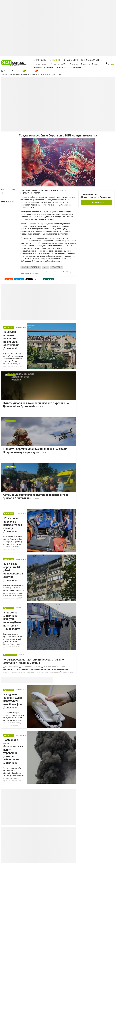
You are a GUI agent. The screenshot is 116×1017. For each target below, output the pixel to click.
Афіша (53, 64)
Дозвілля (45, 64)
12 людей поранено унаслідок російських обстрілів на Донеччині (11, 340)
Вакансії (37, 64)
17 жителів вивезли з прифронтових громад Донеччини (12, 525)
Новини (56, 59)
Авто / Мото (62, 64)
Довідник (73, 59)
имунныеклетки (30, 267)
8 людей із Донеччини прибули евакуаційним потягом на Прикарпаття (12, 620)
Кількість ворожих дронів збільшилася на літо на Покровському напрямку (35, 450)
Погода (95, 64)
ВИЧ (45, 267)
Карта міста (85, 64)
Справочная (36, 680)
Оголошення (74, 64)
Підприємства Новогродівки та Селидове (96, 196)
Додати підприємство (96, 202)
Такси (50, 680)
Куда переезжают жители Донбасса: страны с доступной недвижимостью (33, 661)
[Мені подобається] (2, 193)
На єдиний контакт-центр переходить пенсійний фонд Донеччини (13, 701)
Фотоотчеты (48, 67)
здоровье (57, 267)
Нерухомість (92, 59)
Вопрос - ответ (76, 67)
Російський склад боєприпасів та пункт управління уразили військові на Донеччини (13, 751)
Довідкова (38, 67)
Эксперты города (61, 67)
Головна (41, 59)
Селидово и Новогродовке (16, 680)
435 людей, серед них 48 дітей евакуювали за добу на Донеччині (13, 572)
